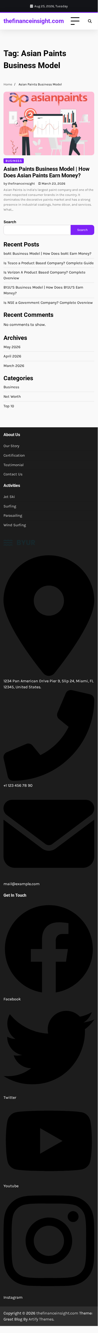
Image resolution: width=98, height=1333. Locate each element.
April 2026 (12, 356)
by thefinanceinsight (19, 183)
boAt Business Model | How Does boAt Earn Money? (47, 253)
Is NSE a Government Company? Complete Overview (48, 302)
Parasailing (13, 515)
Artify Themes (41, 1319)
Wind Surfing (15, 525)
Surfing (10, 506)
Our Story (11, 446)
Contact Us (13, 474)
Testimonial (14, 465)
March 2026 (14, 365)
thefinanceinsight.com (34, 21)
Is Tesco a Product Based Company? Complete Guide (49, 263)
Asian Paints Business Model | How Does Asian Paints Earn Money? (46, 172)
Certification (14, 455)
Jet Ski (9, 496)
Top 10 (9, 406)
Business (14, 161)
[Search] (89, 21)
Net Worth (12, 396)
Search (10, 221)
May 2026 (12, 347)
